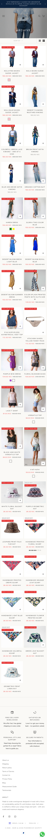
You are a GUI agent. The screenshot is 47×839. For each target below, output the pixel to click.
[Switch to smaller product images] (44, 40)
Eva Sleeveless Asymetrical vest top (12, 333)
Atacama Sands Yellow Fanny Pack (35, 340)
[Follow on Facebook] (3, 816)
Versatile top (35, 415)
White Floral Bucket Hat (12, 508)
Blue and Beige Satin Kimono (12, 188)
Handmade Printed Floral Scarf (35, 543)
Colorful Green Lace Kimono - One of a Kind (11, 152)
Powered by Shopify (33, 828)
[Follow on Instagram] (9, 816)
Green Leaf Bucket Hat (35, 652)
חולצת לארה (35, 469)
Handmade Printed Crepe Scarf (12, 581)
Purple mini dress (12, 374)
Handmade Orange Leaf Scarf (35, 581)
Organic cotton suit (35, 187)
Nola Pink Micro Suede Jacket (12, 72)
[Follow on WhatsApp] (15, 816)
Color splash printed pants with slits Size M (35, 297)
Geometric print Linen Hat (12, 687)
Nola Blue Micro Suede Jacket (12, 111)
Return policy (7, 768)
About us (5, 760)
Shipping (5, 764)
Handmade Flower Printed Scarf (35, 617)
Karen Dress (12, 222)
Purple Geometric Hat (35, 508)
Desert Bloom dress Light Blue (12, 260)
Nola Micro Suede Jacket (35, 72)
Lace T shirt (12, 411)
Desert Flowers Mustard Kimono (35, 111)
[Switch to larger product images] (40, 40)
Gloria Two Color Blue (35, 224)
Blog (4, 783)
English (32, 823)
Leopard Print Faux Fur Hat (12, 543)
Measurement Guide (9, 786)
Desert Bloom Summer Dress (12, 296)
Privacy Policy (7, 779)
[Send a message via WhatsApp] (42, 834)
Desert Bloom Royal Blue (35, 260)
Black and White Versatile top (12, 453)
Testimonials (6, 790)
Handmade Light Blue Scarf (12, 617)
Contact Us (6, 775)
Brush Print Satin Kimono (35, 151)
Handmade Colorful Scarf (12, 652)
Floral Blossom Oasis (35, 374)
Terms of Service (8, 771)
